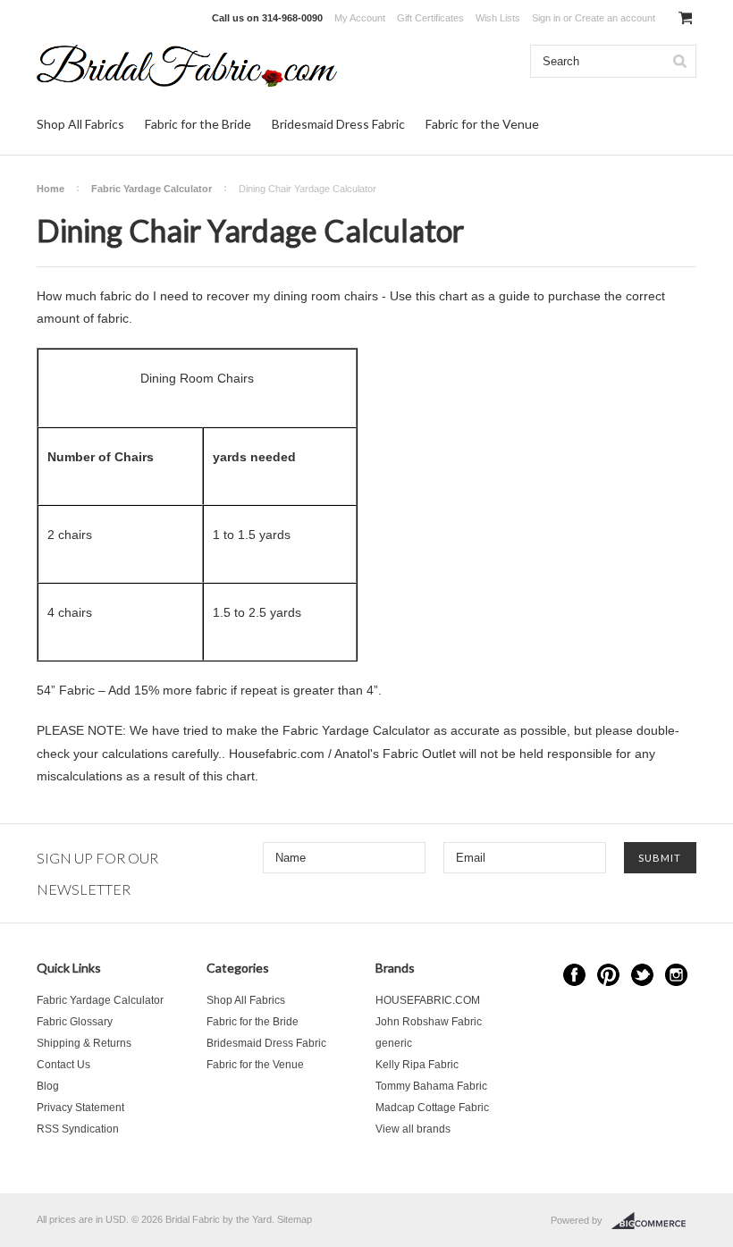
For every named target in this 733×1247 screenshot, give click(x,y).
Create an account (615, 18)
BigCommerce (653, 1221)
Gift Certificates (430, 18)
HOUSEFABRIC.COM (427, 1000)
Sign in (546, 18)
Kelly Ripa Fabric (417, 1064)
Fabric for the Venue (482, 123)
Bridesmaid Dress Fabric (338, 123)
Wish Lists (498, 18)
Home (50, 188)
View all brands (413, 1129)
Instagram (676, 975)
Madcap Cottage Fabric (432, 1107)
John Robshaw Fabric (428, 1021)
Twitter (642, 975)
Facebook (574, 975)
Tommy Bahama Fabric (431, 1086)
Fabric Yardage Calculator (151, 188)
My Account (359, 18)
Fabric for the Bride (198, 123)
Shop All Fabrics (80, 123)
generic (393, 1043)
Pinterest (608, 975)
